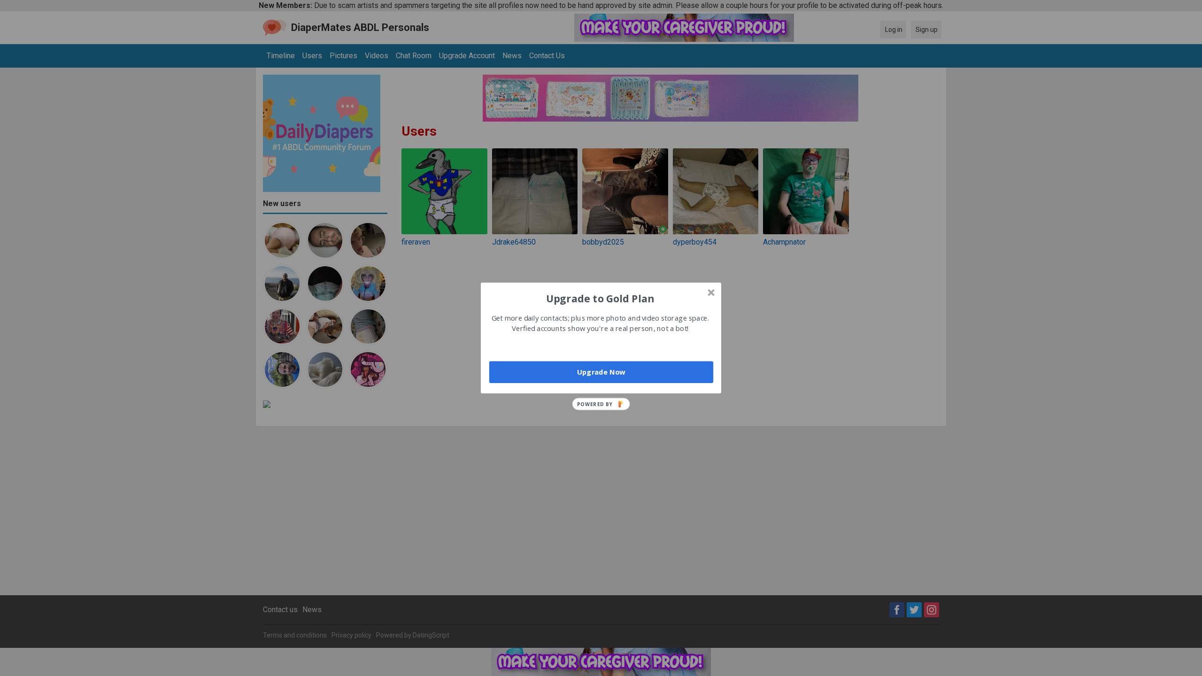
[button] (600, 298)
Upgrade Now (601, 371)
